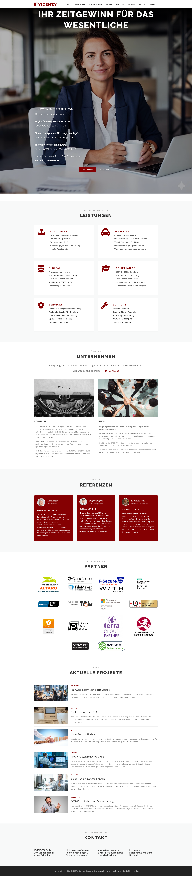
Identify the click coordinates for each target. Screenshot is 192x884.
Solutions (75, 686)
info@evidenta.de (114, 852)
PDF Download (111, 370)
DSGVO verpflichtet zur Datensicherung (92, 801)
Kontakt (142, 4)
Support (154, 4)
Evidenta (111, 855)
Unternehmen (95, 4)
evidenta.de (112, 850)
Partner (120, 4)
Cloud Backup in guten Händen (88, 778)
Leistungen (80, 4)
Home (69, 4)
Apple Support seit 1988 (84, 712)
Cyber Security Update (83, 734)
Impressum (135, 850)
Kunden (109, 4)
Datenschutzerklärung (141, 852)
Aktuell (131, 4)
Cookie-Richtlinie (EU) (131, 871)
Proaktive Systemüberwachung (87, 756)
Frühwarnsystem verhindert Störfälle (90, 689)
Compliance (75, 797)
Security (74, 730)
